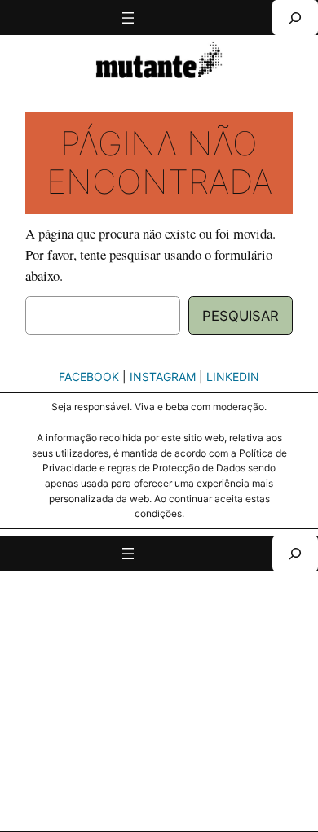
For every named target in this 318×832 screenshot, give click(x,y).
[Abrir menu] (128, 18)
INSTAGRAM (163, 376)
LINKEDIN (232, 376)
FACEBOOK (89, 376)
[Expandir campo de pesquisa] (295, 17)
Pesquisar (240, 316)
